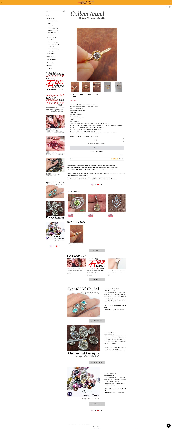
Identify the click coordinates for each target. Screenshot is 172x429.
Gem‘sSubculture (96, 404)
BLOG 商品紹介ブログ (51, 56)
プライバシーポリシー (72, 424)
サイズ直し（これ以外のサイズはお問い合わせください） (84, 136)
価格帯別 (49, 23)
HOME (47, 15)
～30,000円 (50, 26)
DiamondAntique (96, 362)
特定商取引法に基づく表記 (84, 424)
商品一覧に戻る (97, 250)
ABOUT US (49, 65)
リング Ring (50, 39)
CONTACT (49, 68)
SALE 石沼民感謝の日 (51, 59)
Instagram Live (50, 62)
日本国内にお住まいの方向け (97, 151)
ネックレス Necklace (53, 42)
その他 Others (51, 51)
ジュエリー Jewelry (51, 37)
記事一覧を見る (97, 279)
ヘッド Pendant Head (53, 46)
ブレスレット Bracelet (53, 49)
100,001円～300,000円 (53, 32)
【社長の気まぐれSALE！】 (53, 21)
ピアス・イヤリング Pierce (54, 44)
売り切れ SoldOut (51, 53)
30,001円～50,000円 (53, 28)
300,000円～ (51, 35)
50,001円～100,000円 (53, 30)
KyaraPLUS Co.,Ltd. (97, 321)
